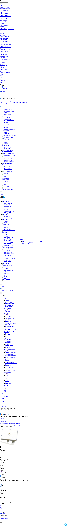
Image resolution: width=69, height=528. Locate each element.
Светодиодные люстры (29, 422)
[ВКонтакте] (0, 414)
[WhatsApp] (6, 414)
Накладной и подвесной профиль (4, 425)
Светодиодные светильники (9, 354)
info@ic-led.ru (3, 91)
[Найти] (1, 3)
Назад (5, 297)
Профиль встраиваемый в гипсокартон (29, 425)
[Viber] (5, 414)
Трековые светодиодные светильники (10, 362)
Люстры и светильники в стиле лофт (10, 370)
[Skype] (7, 414)
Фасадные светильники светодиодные (10, 347)
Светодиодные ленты (8, 300)
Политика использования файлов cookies (6, 518)
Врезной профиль (21, 425)
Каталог (5, 298)
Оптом (1, 507)
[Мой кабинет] (0, 285)
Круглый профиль (16, 425)
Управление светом (7, 333)
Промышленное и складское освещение (15, 423)
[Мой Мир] (3, 414)
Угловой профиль (11, 425)
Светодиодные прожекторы (46, 422)
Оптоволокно (58, 422)
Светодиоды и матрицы (53, 422)
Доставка (1, 506)
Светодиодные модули (8, 320)
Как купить (1, 505)
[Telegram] (8, 414)
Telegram (3, 411)
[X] (4, 414)
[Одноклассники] (1, 414)
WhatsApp (3, 94)
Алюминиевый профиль (8, 325)
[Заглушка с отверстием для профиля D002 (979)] (9, 444)
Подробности (2, 471)
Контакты (1, 508)
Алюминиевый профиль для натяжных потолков (41, 425)
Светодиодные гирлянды (6, 423)
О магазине (1, 504)
